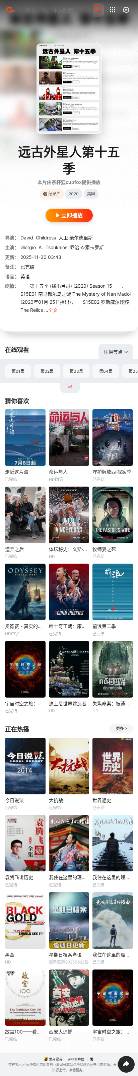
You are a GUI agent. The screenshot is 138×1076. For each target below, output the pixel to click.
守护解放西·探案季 (111, 472)
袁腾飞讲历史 (19, 877)
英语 (25, 276)
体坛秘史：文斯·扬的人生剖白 (69, 549)
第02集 (47, 371)
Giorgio (28, 247)
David (26, 237)
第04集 (106, 371)
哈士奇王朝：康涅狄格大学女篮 (69, 626)
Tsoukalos (56, 247)
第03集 (76, 371)
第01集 (18, 371)
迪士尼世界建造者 (67, 703)
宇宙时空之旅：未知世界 (25, 703)
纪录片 (54, 193)
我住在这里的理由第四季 (112, 954)
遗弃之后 (14, 549)
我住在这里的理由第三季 (112, 877)
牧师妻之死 (104, 549)
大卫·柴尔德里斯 (76, 237)
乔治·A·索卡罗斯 (87, 247)
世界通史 (101, 800)
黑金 (9, 954)
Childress (46, 237)
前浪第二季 (104, 626)
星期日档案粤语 (65, 954)
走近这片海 (16, 472)
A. (41, 247)
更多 (120, 728)
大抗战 (56, 800)
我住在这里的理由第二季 (69, 877)
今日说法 (14, 800)
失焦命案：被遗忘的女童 (112, 703)
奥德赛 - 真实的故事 (25, 626)
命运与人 (58, 472)
